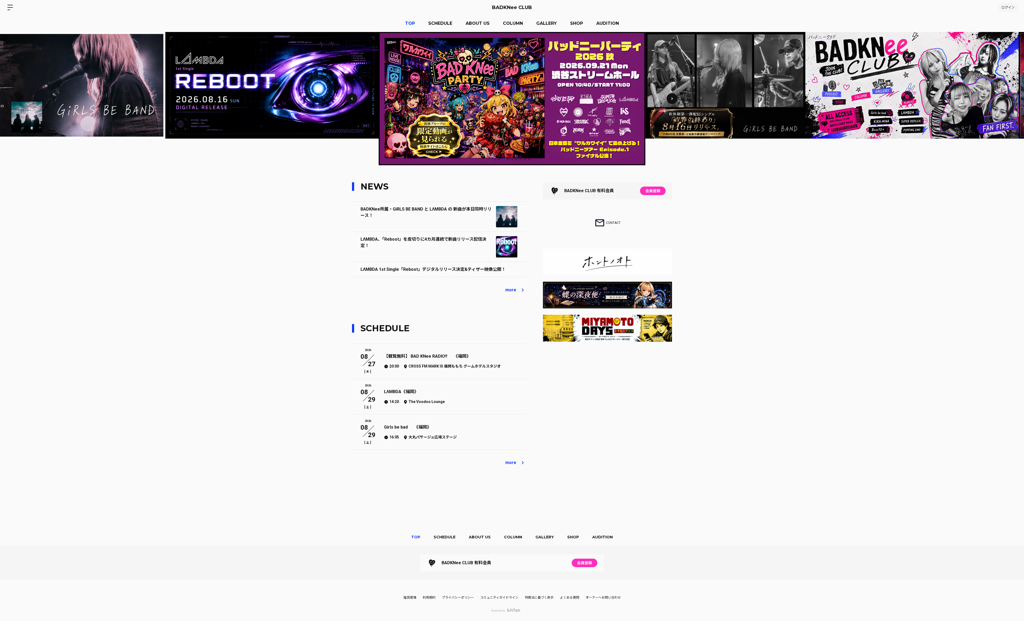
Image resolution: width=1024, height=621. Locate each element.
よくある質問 (569, 597)
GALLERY (546, 23)
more (510, 289)
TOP (410, 23)
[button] (672, 98)
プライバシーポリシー (458, 597)
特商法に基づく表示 (539, 597)
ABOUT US (478, 23)
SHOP (576, 23)
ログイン (1008, 7)
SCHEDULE (440, 23)
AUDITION (607, 23)
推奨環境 (409, 597)
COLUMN (513, 23)
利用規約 (429, 597)
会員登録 (652, 191)
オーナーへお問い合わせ (603, 597)
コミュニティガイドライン (499, 597)
